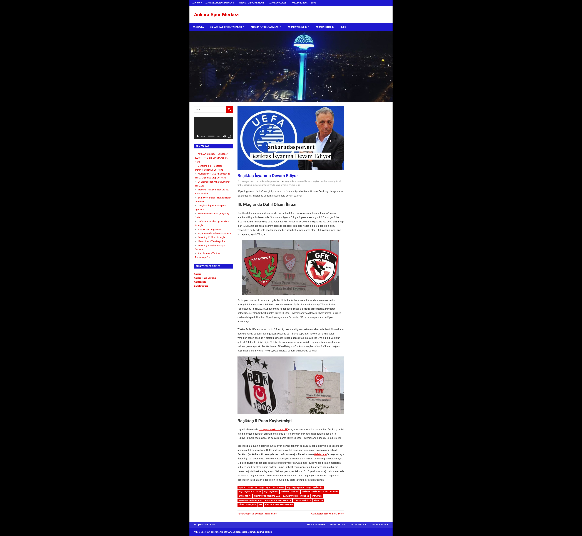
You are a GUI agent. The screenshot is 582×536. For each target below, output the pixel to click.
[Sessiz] (224, 136)
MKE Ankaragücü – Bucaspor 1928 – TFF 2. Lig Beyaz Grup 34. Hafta (211, 158)
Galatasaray (320, 454)
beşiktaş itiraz (271, 492)
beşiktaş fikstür (314, 487)
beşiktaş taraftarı (290, 492)
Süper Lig (318, 500)
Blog (313, 3)
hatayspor (317, 496)
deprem (334, 492)
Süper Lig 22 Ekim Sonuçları (212, 237)
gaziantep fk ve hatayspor (296, 496)
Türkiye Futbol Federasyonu (279, 505)
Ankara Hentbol (300, 3)
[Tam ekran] (229, 136)
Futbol (324, 181)
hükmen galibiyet (302, 500)
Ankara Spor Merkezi (216, 14)
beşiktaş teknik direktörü (315, 492)
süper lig (296, 185)
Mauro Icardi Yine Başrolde (211, 241)
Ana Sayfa (197, 3)
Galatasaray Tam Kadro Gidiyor (327, 513)
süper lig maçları (247, 505)
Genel (330, 181)
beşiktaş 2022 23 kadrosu (271, 487)
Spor (275, 185)
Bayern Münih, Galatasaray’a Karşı (215, 233)
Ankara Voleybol (277, 3)
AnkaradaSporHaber (269, 181)
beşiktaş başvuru (295, 487)
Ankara (293, 181)
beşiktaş (252, 487)
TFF (260, 505)
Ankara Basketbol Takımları (220, 3)
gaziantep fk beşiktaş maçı (267, 496)
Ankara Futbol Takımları (251, 3)
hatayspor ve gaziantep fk (278, 500)
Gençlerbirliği (201, 286)
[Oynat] (197, 136)
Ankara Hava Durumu (205, 278)
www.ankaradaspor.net (238, 532)
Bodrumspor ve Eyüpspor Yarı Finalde (258, 513)
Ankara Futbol (337, 525)
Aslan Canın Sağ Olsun (209, 229)
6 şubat (242, 487)
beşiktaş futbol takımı (250, 492)
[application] (213, 128)
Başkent (316, 181)
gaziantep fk (245, 496)
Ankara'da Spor (304, 181)
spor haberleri (284, 185)
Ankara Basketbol (316, 525)
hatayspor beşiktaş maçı (251, 500)
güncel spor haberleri (262, 185)
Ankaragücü (200, 282)
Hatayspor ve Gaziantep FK (273, 429)
